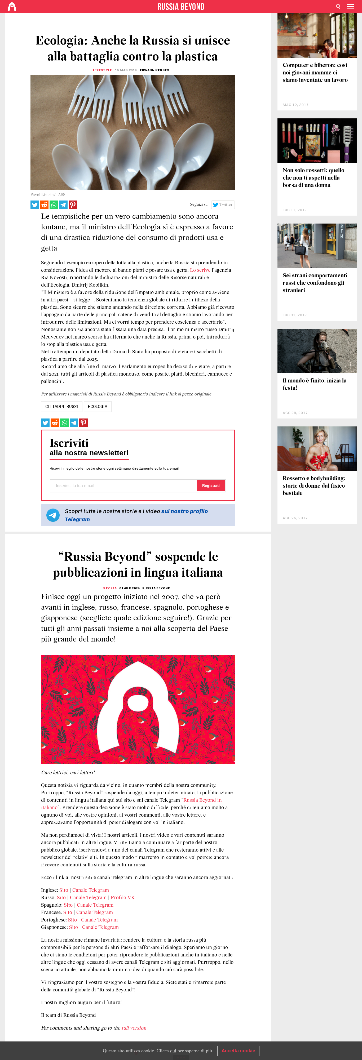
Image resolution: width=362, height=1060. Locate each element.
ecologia (97, 406)
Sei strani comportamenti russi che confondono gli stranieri (315, 283)
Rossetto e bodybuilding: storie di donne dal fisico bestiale (314, 486)
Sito (63, 890)
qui (173, 1050)
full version (133, 1028)
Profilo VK (123, 898)
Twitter (226, 205)
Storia (110, 588)
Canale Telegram (90, 890)
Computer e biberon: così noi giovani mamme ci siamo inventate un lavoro (315, 73)
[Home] (12, 6)
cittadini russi (61, 406)
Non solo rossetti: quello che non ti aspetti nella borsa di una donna (313, 178)
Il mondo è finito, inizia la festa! (315, 384)
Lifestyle (102, 70)
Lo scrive (200, 270)
